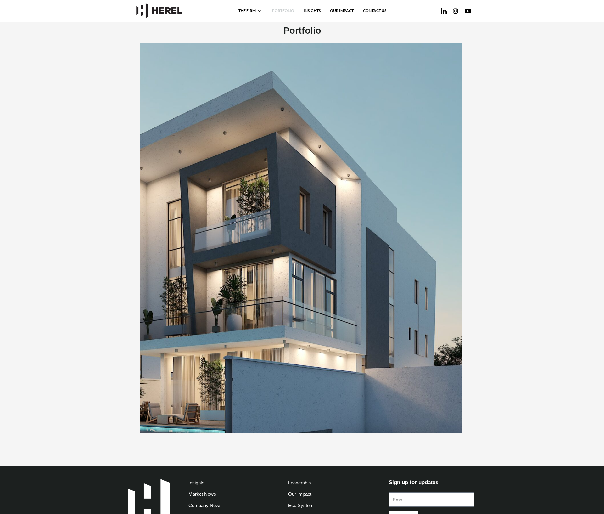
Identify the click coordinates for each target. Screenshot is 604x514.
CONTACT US (374, 10)
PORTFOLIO (283, 10)
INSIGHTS (312, 10)
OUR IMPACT (342, 10)
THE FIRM (247, 10)
